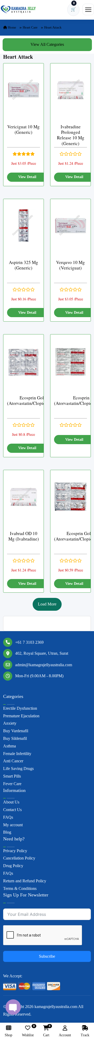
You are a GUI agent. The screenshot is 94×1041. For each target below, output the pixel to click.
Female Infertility (17, 753)
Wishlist (28, 1031)
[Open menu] (88, 9)
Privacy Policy (15, 851)
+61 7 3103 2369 (29, 642)
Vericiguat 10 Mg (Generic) (23, 129)
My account (13, 825)
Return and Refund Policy (24, 881)
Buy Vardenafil (15, 731)
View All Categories (47, 44)
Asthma (9, 746)
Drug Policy (13, 865)
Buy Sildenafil (15, 738)
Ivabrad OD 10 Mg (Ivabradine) (23, 536)
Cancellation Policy (19, 858)
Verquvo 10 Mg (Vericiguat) (70, 265)
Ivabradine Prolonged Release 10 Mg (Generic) (70, 135)
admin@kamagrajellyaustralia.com (43, 665)
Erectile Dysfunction (20, 708)
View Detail (27, 177)
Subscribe (47, 956)
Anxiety (9, 723)
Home (11, 27)
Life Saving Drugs (18, 768)
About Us (11, 802)
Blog (7, 832)
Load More (47, 604)
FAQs (8, 817)
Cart (46, 1031)
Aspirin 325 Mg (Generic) (23, 265)
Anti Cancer (13, 761)
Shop (8, 1035)
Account (65, 1035)
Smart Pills (12, 776)
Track (85, 1035)
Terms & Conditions (20, 888)
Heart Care (30, 27)
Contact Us (12, 809)
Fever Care (12, 783)
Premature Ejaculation (21, 716)
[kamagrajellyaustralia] (18, 9)
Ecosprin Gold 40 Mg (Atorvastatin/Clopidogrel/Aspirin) (39, 400)
